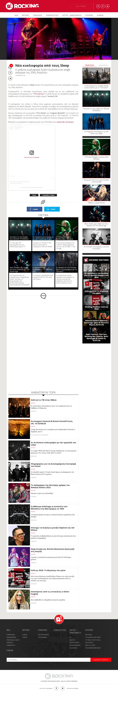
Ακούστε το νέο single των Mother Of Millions (19, 238)
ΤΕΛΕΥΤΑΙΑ (89, 65)
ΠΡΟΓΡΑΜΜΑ (42, 637)
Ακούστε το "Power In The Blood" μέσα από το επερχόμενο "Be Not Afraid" (42, 245)
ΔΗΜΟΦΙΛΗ (103, 65)
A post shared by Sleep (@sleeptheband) (31, 187)
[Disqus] (43, 321)
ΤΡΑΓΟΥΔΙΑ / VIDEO (13, 640)
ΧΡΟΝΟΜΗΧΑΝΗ (74, 645)
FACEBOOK (56, 688)
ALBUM (24, 635)
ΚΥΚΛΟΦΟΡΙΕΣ (11, 637)
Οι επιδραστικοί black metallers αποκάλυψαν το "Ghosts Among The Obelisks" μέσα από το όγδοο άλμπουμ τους (65, 279)
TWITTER (63, 688)
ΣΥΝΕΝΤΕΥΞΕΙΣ (52, 15)
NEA (8, 630)
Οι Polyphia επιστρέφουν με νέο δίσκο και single (43, 238)
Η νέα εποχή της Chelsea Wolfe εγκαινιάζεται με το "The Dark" (96, 87)
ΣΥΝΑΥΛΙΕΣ (37, 15)
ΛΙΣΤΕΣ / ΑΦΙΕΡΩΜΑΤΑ (71, 15)
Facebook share (10, 73)
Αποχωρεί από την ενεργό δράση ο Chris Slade (96, 181)
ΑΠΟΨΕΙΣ (89, 15)
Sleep (34, 195)
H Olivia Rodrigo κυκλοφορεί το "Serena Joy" (42, 269)
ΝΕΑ (16, 15)
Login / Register (81, 6)
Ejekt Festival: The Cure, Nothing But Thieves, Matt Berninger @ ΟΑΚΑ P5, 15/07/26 (96, 337)
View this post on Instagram (31, 157)
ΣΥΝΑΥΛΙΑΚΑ (11, 635)
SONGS (24, 637)
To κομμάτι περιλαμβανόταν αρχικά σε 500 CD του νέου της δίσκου (43, 277)
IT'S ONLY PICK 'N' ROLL (93, 640)
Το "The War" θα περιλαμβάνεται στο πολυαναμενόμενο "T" (17, 245)
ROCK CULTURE (90, 645)
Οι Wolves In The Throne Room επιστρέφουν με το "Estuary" (66, 269)
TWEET (53, 209)
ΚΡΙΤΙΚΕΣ (25, 15)
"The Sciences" (39, 94)
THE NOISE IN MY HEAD (93, 637)
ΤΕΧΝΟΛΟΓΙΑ (11, 645)
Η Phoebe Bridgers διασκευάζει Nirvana (64, 238)
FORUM (100, 15)
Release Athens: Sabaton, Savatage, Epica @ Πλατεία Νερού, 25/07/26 (96, 322)
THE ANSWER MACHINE (92, 648)
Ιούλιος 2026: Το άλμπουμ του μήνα (96, 292)
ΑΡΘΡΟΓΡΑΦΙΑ (74, 643)
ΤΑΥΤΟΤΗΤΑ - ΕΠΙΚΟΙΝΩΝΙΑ (46, 688)
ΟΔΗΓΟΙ (72, 640)
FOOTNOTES (89, 643)
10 (70, 637)
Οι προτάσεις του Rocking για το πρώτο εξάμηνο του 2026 (96, 275)
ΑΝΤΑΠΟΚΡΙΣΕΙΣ (43, 635)
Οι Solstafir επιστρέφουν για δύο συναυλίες (96, 247)
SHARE (35, 209)
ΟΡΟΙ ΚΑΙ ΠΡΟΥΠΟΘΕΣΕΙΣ (72, 688)
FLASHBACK (73, 648)
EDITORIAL (88, 635)
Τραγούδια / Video (48, 195)
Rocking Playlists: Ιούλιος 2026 (96, 308)
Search (98, 6)
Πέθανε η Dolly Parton (96, 203)
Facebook (103, 6)
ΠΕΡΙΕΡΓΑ (10, 643)
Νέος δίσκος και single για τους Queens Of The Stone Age (19, 269)
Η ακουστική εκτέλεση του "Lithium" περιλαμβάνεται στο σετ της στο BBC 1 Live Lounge (65, 245)
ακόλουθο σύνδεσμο (65, 122)
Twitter (107, 6)
